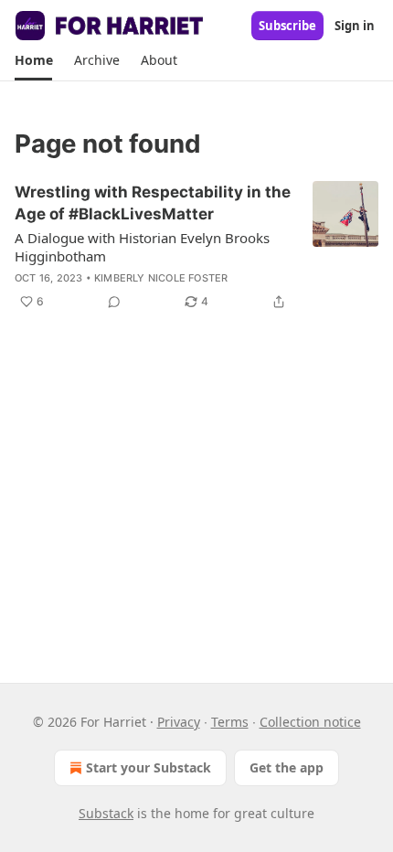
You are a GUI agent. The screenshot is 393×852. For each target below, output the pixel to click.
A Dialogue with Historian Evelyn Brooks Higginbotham (142, 247)
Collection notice (310, 721)
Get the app (287, 767)
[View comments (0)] (114, 302)
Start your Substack (148, 767)
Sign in (355, 25)
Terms (230, 721)
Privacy (178, 721)
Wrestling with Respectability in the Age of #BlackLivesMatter (153, 203)
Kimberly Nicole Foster (161, 278)
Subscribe (287, 25)
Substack (106, 813)
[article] (196, 247)
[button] (33, 60)
